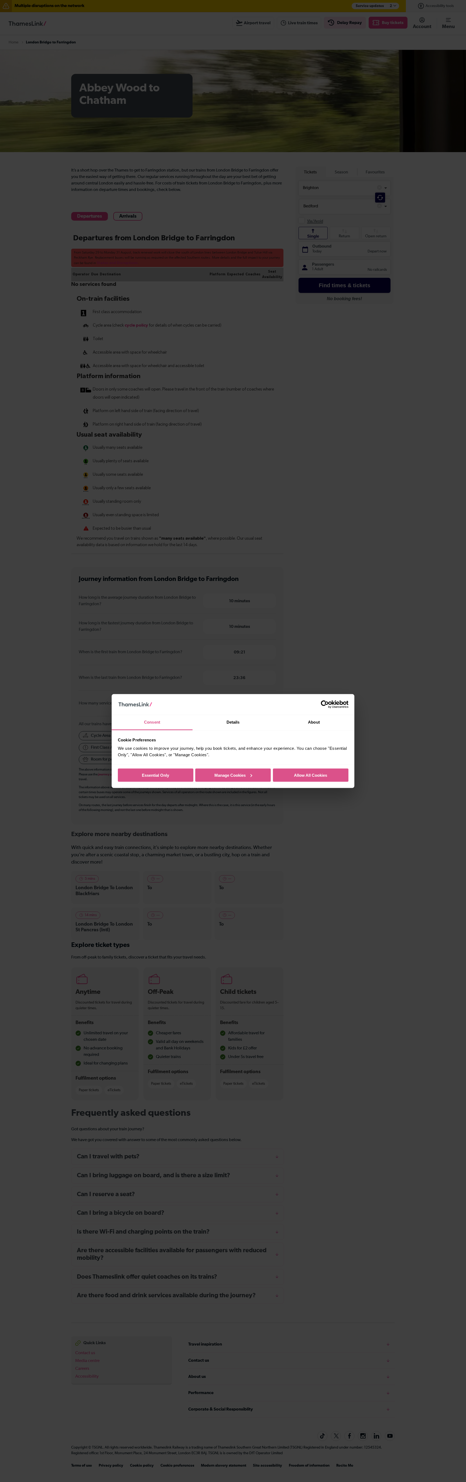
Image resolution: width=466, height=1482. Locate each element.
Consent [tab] (152, 722)
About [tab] (314, 722)
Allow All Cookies (310, 775)
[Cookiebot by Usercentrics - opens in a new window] (324, 704)
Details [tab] (233, 722)
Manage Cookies (230, 775)
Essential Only (155, 775)
